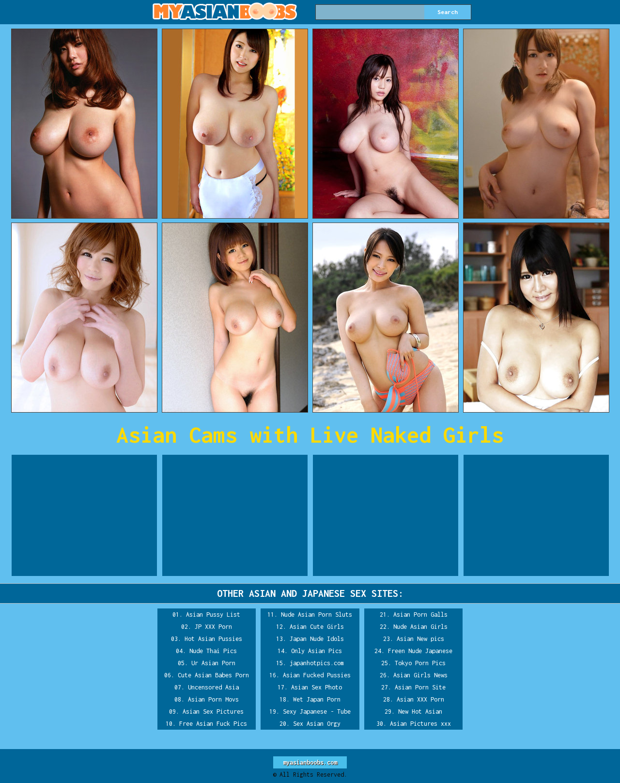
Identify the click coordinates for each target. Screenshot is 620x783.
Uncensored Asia (213, 687)
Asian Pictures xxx (420, 723)
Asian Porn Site (420, 687)
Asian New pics (420, 638)
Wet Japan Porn (317, 699)
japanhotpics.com (317, 663)
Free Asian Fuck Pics (213, 723)
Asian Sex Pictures (213, 711)
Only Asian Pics (316, 651)
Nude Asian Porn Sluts (316, 614)
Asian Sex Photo (316, 687)
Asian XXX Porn (420, 699)
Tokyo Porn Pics (420, 663)
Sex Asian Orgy (317, 723)
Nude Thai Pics (213, 651)
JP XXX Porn (213, 626)
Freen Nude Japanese (420, 651)
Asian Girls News (420, 675)
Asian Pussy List (213, 614)
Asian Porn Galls (420, 614)
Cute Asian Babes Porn (213, 675)
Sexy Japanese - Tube (317, 711)
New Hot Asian (420, 711)
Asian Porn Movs (213, 699)
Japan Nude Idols (317, 638)
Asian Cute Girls (317, 626)
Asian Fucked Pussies (317, 675)
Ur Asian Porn (213, 663)
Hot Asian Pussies (213, 638)
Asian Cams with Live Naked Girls (310, 434)
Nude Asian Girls (420, 626)
